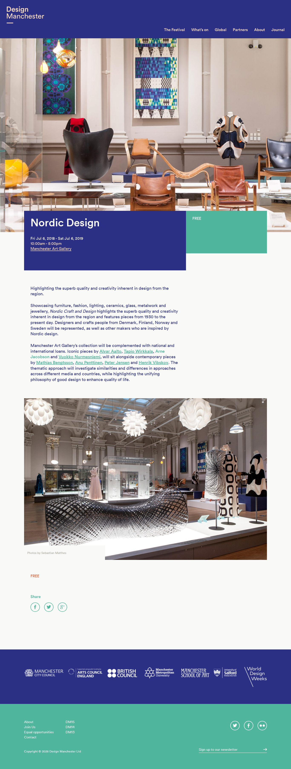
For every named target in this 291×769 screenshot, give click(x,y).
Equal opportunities (39, 732)
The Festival (174, 29)
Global (220, 29)
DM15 (70, 722)
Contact (30, 737)
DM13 (70, 732)
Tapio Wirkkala (138, 351)
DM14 (70, 727)
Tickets (198, 223)
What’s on (199, 29)
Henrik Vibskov (153, 362)
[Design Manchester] (25, 19)
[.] (264, 749)
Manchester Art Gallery (50, 248)
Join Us (29, 727)
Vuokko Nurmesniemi (79, 356)
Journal (278, 29)
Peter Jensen (117, 362)
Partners (240, 29)
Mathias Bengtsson (54, 362)
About (259, 29)
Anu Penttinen (88, 362)
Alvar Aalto (110, 351)
